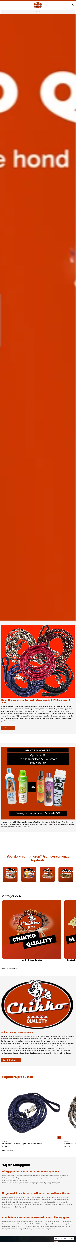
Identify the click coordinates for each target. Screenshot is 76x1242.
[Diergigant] (38, 5)
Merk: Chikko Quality (32, 960)
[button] (3, 5)
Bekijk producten (7, 1150)
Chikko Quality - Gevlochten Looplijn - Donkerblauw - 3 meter (22, 1144)
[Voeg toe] (58, 1137)
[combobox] (38, 12)
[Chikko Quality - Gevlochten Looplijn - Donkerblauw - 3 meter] (31, 1110)
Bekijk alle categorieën (9, 968)
